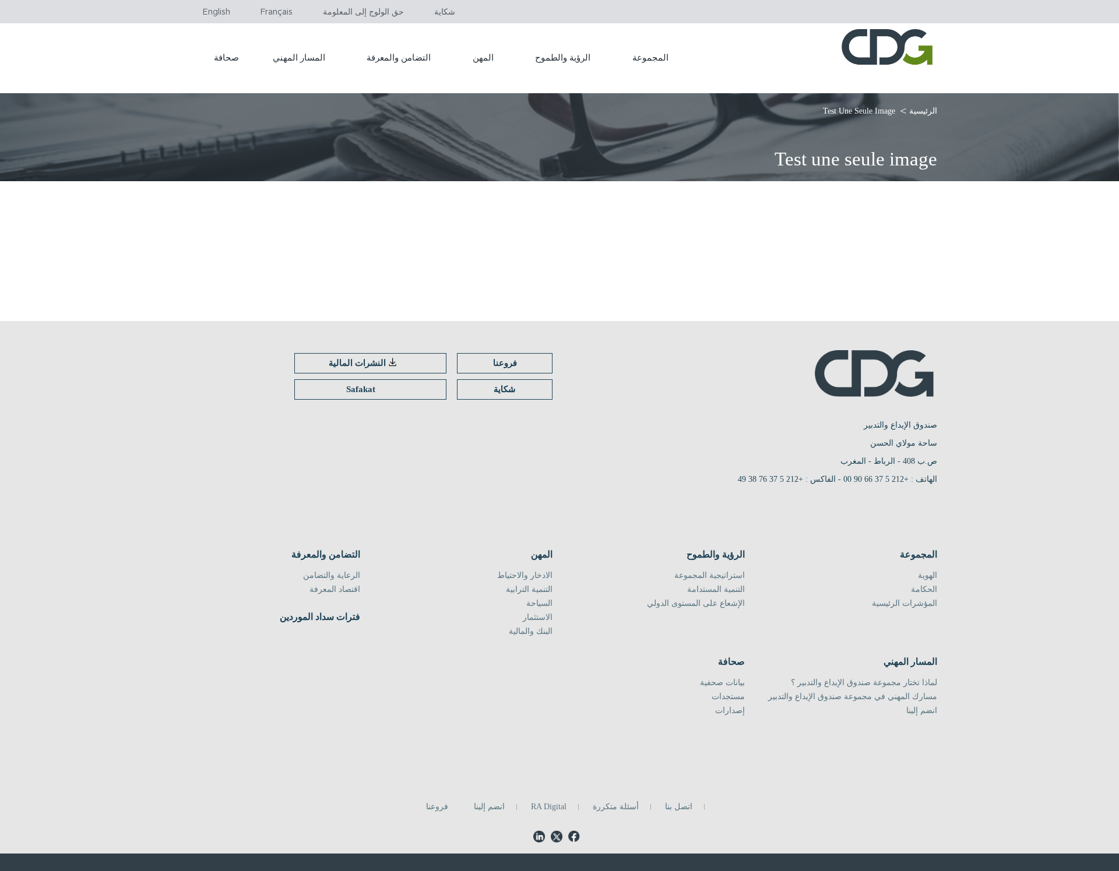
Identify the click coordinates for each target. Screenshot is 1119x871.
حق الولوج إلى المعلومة (363, 12)
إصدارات (730, 711)
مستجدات (728, 697)
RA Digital (548, 807)
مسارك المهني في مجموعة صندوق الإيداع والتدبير (852, 697)
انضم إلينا (921, 711)
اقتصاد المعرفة (334, 590)
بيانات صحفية (722, 683)
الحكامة (924, 590)
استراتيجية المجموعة (709, 576)
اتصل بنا (678, 807)
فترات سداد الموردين (320, 617)
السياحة (539, 604)
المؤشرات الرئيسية (904, 604)
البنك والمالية (531, 631)
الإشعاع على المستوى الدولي (696, 604)
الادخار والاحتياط (525, 576)
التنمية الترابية (529, 590)
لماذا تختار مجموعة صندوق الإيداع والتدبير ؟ (864, 683)
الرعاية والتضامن (331, 576)
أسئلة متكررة (616, 807)
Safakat (360, 389)
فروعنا (505, 363)
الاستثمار (538, 617)
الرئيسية (923, 111)
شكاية (444, 12)
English (216, 12)
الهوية (927, 576)
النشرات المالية (357, 363)
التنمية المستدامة (716, 590)
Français (277, 12)
